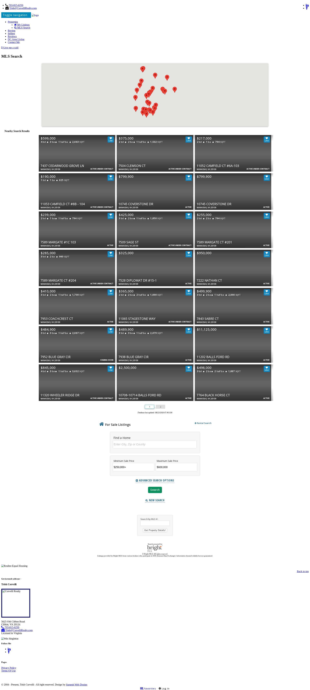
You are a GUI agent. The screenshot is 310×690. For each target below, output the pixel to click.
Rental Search (204, 423)
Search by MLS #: (149, 519)
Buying (11, 30)
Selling (11, 33)
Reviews (12, 36)
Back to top (303, 571)
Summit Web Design (76, 684)
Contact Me (14, 42)
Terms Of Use (8, 670)
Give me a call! (10, 47)
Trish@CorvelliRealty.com (23, 8)
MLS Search (23, 27)
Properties (13, 21)
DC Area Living (16, 39)
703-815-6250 (16, 5)
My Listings (23, 24)
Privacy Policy (8, 667)
